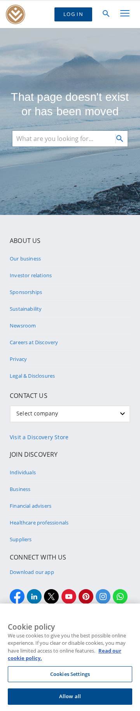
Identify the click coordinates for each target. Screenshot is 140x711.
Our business (25, 258)
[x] (51, 596)
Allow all (70, 696)
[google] (68, 596)
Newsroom (23, 325)
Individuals (23, 472)
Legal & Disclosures (32, 375)
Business (20, 489)
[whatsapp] (120, 596)
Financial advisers (30, 505)
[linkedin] (34, 596)
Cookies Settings (70, 674)
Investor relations (31, 275)
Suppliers (21, 539)
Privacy (18, 359)
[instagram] (103, 596)
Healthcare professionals (39, 522)
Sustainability (26, 308)
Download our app (32, 571)
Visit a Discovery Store (39, 437)
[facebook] (17, 596)
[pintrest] (86, 596)
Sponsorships (26, 292)
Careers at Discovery (34, 342)
